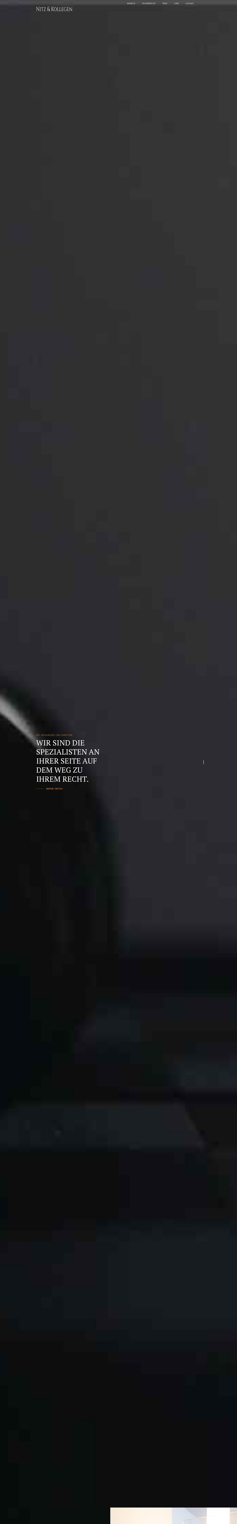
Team (164, 3)
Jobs (176, 3)
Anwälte (131, 3)
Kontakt (190, 3)
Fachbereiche (148, 3)
